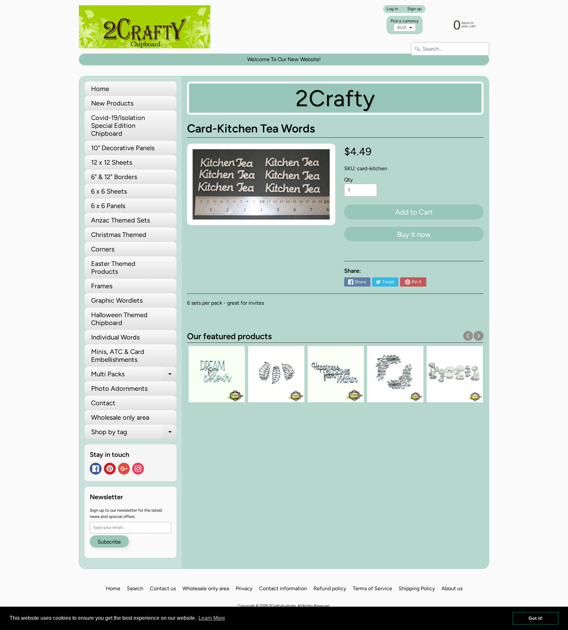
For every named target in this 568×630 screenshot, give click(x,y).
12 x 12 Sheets (111, 162)
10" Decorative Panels (122, 148)
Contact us (163, 588)
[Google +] (124, 469)
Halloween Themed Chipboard (119, 319)
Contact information (283, 588)
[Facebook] (96, 469)
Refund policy (330, 588)
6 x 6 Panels (108, 206)
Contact (103, 403)
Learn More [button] (212, 618)
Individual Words (115, 337)
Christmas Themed (118, 235)
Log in (392, 9)
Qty (348, 179)
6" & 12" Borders (114, 177)
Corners (102, 249)
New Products (112, 103)
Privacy (244, 588)
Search (135, 588)
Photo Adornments (119, 388)
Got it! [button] (536, 618)
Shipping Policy (417, 588)
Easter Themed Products (113, 267)
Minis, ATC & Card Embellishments (117, 355)
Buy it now (414, 234)
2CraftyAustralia (282, 605)
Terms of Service (372, 588)
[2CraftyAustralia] (144, 26)
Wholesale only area (120, 417)
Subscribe (109, 542)
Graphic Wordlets (117, 300)
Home (100, 89)
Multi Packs (134, 375)
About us (451, 588)
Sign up (414, 9)
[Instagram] (138, 469)
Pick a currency (404, 20)
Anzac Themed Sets (120, 220)
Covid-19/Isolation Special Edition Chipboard (118, 125)
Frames (101, 286)
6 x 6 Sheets (109, 191)
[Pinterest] (110, 469)
